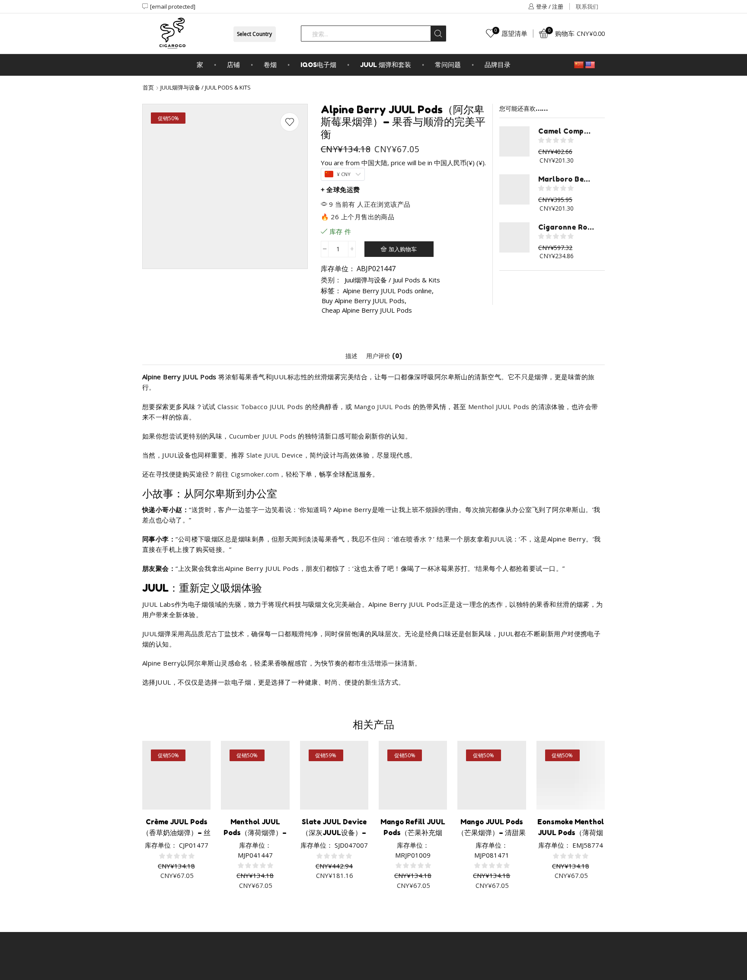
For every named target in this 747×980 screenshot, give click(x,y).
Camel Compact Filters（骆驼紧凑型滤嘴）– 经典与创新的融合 (566, 131)
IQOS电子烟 (318, 64)
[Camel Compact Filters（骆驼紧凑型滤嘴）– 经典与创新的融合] (514, 141)
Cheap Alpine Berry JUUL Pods (367, 310)
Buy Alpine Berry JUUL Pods (363, 300)
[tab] (351, 355)
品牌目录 (498, 64)
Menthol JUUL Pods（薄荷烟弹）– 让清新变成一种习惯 (255, 832)
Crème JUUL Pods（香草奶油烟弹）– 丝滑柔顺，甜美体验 (176, 832)
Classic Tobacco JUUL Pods (260, 406)
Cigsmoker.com (255, 474)
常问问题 (448, 64)
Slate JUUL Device (274, 455)
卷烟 (270, 64)
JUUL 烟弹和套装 (385, 64)
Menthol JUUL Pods (499, 406)
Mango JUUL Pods (382, 406)
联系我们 (587, 6)
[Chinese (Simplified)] (579, 65)
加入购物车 (403, 249)
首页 (148, 87)
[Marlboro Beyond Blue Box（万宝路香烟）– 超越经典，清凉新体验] (514, 189)
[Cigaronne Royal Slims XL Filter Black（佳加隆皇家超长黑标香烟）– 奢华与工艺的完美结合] (514, 237)
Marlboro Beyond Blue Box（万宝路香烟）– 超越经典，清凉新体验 (566, 179)
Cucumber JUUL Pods (262, 436)
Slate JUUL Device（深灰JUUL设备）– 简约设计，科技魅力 (334, 832)
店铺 (233, 64)
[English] (590, 65)
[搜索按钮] (438, 33)
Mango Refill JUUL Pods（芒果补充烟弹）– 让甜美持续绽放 (413, 832)
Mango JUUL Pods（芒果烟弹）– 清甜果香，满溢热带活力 (491, 832)
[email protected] (172, 6)
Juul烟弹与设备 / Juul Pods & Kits (205, 87)
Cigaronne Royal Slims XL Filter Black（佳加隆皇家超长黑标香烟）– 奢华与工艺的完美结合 (566, 227)
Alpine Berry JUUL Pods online (387, 290)
